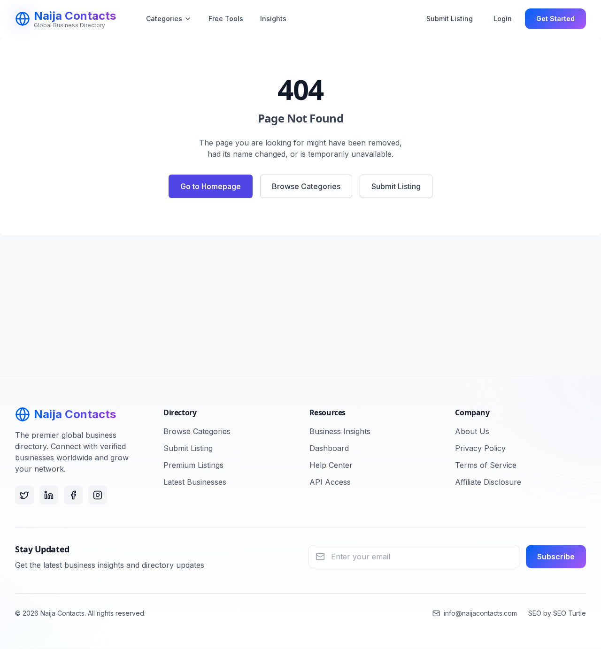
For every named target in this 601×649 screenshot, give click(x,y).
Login (502, 19)
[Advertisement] (300, 306)
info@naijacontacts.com (480, 613)
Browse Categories (306, 186)
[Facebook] (73, 495)
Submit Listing (449, 19)
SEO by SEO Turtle (557, 613)
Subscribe (556, 556)
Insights (273, 19)
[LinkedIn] (48, 495)
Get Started (555, 19)
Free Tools (225, 19)
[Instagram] (97, 495)
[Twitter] (24, 495)
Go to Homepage (210, 186)
